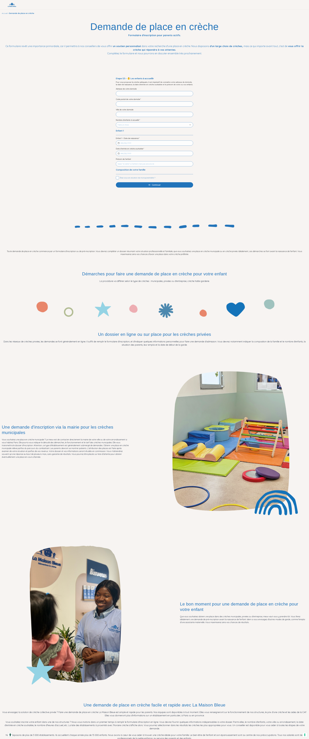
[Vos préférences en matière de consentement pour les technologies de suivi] (304, 734)
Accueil (4, 13)
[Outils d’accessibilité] (10, 734)
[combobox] (152, 124)
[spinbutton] (122, 143)
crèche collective (41, 712)
